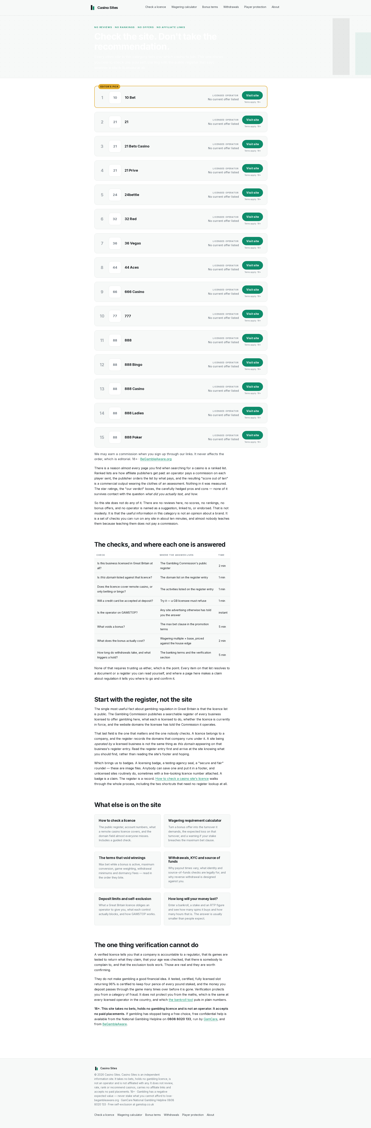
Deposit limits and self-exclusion (125, 899)
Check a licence (155, 7)
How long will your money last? (193, 899)
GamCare (210, 1019)
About (275, 7)
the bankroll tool (181, 1000)
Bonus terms (210, 7)
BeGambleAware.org (156, 459)
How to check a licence (117, 820)
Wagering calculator (184, 7)
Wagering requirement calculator (194, 820)
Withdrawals (231, 7)
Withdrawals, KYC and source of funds (194, 859)
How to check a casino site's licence (182, 779)
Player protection (255, 7)
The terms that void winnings (122, 858)
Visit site (252, 95)
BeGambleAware (114, 1024)
